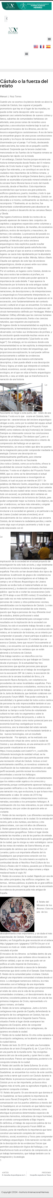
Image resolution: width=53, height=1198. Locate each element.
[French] (42, 46)
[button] (49, 39)
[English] (36, 46)
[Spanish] (48, 46)
